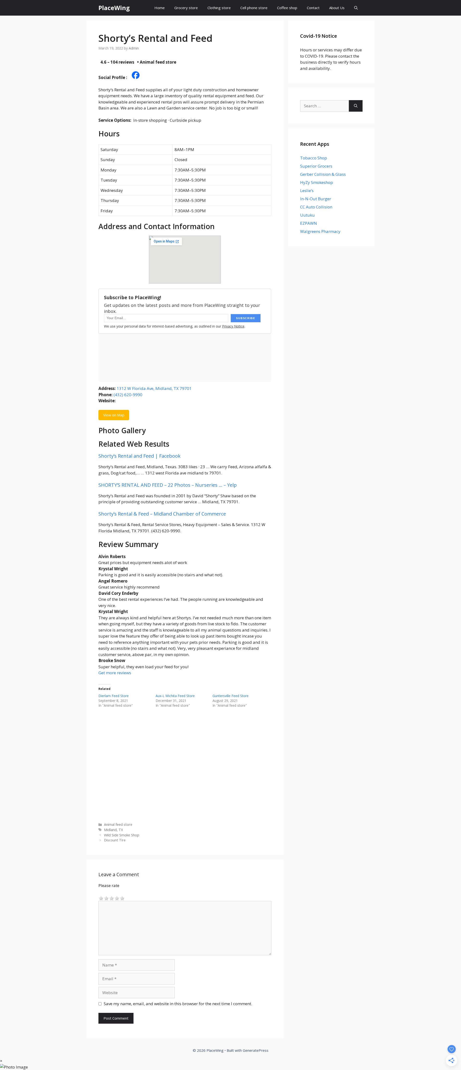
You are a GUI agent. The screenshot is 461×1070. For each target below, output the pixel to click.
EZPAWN (308, 223)
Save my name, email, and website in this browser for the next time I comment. (178, 1003)
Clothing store (219, 7)
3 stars (111, 898)
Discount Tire (115, 840)
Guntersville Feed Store (230, 695)
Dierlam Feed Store (113, 695)
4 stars (117, 898)
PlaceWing (114, 8)
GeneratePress (255, 1050)
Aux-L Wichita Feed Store (175, 695)
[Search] (356, 106)
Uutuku (307, 215)
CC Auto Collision (316, 207)
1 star (101, 898)
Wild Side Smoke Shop (121, 835)
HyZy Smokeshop (316, 182)
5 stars (122, 898)
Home (159, 7)
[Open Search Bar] (356, 8)
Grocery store (186, 7)
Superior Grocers (316, 166)
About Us (337, 7)
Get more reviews (114, 672)
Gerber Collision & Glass (323, 174)
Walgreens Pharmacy (320, 231)
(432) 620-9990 (128, 394)
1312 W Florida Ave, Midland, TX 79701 (154, 388)
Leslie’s (307, 190)
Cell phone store (253, 7)
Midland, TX (113, 829)
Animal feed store (118, 824)
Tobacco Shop (313, 158)
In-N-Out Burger (315, 198)
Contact (313, 7)
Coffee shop (287, 7)
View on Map (113, 415)
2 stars (106, 898)
